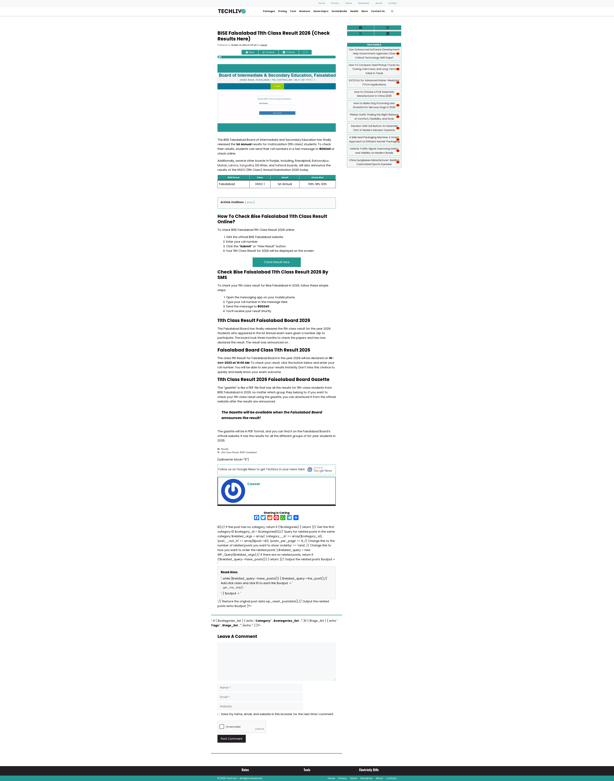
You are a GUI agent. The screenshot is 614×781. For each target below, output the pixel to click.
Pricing (282, 11)
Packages (269, 11)
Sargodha (247, 165)
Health (354, 11)
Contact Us (378, 11)
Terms (348, 3)
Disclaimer (363, 3)
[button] (392, 11)
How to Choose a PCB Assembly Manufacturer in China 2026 (374, 94)
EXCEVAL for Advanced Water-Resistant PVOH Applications (374, 82)
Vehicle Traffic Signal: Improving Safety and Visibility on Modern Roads (374, 151)
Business (304, 11)
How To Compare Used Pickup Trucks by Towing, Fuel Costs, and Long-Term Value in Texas (374, 69)
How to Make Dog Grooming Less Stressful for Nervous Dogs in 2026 (374, 105)
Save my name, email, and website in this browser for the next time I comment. (277, 714)
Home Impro (320, 11)
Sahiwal (280, 165)
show (250, 202)
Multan (222, 165)
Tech (293, 11)
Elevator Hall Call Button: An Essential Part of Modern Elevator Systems (374, 128)
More (365, 11)
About (379, 3)
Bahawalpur (320, 161)
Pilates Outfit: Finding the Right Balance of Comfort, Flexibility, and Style (374, 117)
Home (322, 3)
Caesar (263, 45)
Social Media (339, 11)
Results (224, 449)
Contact (392, 3)
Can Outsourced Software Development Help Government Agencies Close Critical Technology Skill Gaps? (374, 53)
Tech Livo (231, 778)
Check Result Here (277, 262)
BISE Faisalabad (248, 452)
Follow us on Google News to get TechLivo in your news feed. (261, 469)
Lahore (233, 165)
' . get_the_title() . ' (233, 587)
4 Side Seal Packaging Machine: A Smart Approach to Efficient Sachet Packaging (374, 139)
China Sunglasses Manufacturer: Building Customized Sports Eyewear (374, 162)
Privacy (335, 3)
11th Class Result (230, 452)
